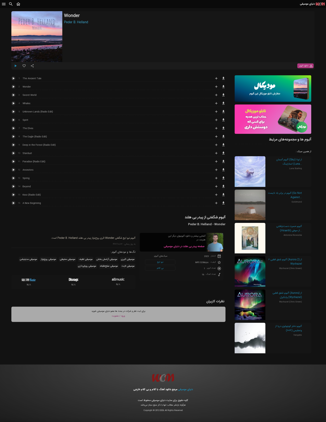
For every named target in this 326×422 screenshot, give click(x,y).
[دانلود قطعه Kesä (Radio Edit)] (223, 196)
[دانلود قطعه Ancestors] (223, 171)
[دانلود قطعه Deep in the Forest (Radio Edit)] (223, 146)
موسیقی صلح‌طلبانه (109, 266)
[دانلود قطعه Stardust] (223, 154)
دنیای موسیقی (185, 389)
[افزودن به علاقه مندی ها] (24, 67)
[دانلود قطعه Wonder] (223, 88)
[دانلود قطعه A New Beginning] (223, 204)
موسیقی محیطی (67, 259)
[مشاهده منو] (3, 6)
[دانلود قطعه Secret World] (223, 96)
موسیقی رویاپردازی (87, 266)
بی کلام (160, 268)
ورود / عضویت (118, 316)
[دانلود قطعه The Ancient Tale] (223, 80)
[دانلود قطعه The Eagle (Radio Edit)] (223, 138)
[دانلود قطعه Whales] (223, 105)
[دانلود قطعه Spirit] (223, 121)
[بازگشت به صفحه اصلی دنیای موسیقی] (18, 6)
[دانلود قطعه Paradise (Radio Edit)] (223, 163)
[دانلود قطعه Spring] (223, 179)
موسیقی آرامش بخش (106, 259)
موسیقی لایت (128, 266)
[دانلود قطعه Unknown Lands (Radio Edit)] (223, 113)
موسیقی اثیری (127, 259)
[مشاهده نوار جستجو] (10, 6)
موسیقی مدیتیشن (28, 259)
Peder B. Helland (76, 22)
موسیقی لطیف (86, 259)
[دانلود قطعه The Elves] (223, 129)
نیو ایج (160, 262)
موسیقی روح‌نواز (48, 259)
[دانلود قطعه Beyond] (223, 188)
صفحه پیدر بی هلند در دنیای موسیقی (184, 246)
